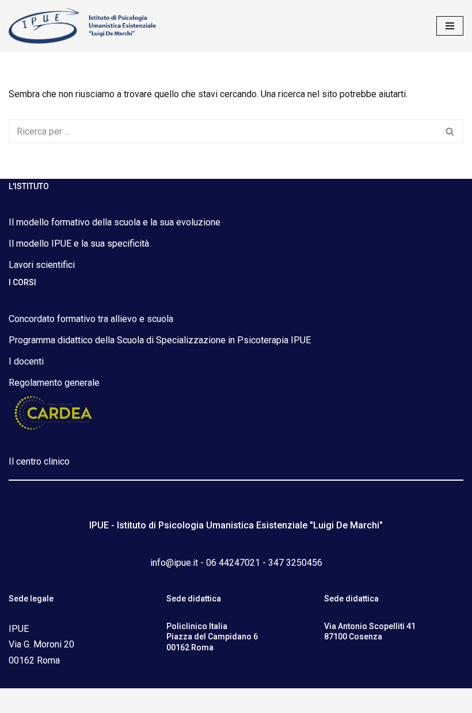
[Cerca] (450, 131)
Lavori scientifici (42, 264)
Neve (184, 700)
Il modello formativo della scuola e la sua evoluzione (114, 222)
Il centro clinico (39, 461)
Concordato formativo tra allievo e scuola (91, 318)
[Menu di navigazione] (449, 26)
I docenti (26, 361)
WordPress (276, 700)
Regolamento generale (54, 382)
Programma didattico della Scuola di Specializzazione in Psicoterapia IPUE (160, 340)
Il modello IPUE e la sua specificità (79, 243)
